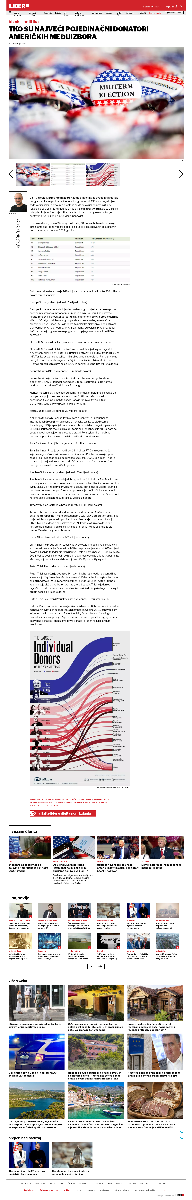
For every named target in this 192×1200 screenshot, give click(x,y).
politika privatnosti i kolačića (145, 1190)
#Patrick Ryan (82, 802)
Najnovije (20, 897)
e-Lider (146, 7)
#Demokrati (53, 805)
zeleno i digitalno (79, 14)
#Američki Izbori (55, 799)
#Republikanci (100, 802)
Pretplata (156, 7)
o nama (78, 1190)
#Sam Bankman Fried (41, 802)
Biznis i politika (26, 1183)
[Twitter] (18, 226)
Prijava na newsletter (49, 1190)
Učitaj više (96, 966)
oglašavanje (104, 1190)
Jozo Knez (13, 213)
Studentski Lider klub (147, 1183)
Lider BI (119, 14)
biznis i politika (17, 14)
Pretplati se (29, 1190)
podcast (109, 13)
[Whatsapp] (18, 241)
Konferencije (163, 1183)
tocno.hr (164, 1190)
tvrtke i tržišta (32, 14)
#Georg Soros (100, 799)
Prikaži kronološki (174, 13)
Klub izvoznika (131, 1183)
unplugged (97, 13)
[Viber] (18, 246)
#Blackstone (37, 805)
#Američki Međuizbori (78, 799)
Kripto (62, 1183)
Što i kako (71, 1183)
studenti (141, 13)
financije (48, 13)
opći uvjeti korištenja (122, 1190)
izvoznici (130, 13)
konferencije (155, 13)
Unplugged (99, 1183)
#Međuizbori (37, 799)
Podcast (109, 1183)
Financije (52, 1183)
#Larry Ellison (64, 802)
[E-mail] (18, 236)
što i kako (66, 14)
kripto (58, 13)
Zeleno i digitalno (85, 1183)
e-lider (67, 1190)
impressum (90, 1190)
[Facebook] (18, 221)
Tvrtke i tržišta (40, 1183)
